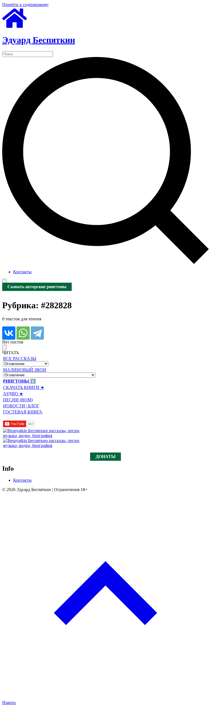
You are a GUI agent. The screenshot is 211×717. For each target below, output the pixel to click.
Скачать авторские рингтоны (36, 287)
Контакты (22, 271)
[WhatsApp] (23, 333)
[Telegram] (37, 333)
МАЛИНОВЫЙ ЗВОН (24, 369)
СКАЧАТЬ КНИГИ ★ (23, 387)
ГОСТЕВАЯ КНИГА (22, 412)
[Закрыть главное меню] (4, 347)
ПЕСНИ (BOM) (18, 399)
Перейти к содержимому (25, 4)
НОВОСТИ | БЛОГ (21, 406)
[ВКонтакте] (8, 333)
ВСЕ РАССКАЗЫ (19, 358)
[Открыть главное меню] (4, 282)
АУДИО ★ (13, 393)
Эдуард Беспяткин (38, 40)
